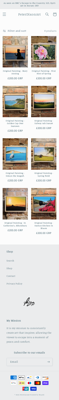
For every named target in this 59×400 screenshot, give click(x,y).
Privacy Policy (14, 283)
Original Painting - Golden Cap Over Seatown (15, 123)
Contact (11, 276)
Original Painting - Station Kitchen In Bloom (43, 225)
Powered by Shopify (37, 395)
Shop (9, 268)
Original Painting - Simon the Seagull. (15, 174)
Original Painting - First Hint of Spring (44, 72)
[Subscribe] (48, 362)
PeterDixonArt (25, 395)
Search (10, 260)
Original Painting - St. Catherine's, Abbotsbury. (15, 224)
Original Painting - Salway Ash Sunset (43, 122)
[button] (4, 14)
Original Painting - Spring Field (43, 174)
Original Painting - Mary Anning (15, 72)
